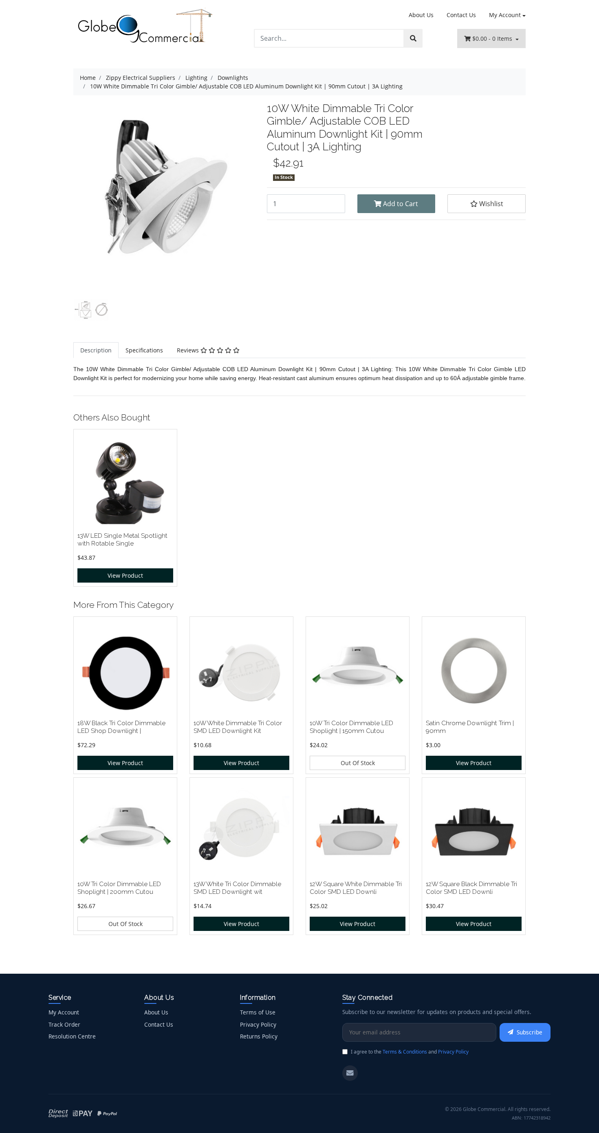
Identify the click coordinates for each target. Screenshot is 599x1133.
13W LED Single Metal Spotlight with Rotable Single (122, 539)
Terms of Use (257, 1012)
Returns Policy (258, 1036)
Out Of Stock (358, 763)
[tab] (96, 350)
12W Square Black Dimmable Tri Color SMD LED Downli (471, 887)
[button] (486, 203)
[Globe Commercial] (144, 27)
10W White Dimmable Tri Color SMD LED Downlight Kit (238, 727)
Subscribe (529, 1032)
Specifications (144, 350)
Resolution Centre (72, 1036)
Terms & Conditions (405, 1051)
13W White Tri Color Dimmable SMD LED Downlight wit (237, 887)
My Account (505, 15)
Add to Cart (399, 203)
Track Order (64, 1024)
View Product (125, 575)
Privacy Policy (258, 1024)
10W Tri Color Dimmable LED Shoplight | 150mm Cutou (351, 727)
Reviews (188, 350)
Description (96, 350)
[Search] (413, 38)
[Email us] (350, 1073)
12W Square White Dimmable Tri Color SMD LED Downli (356, 887)
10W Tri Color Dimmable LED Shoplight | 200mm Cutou (119, 887)
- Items (493, 38)
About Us (421, 15)
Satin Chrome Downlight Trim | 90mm (470, 727)
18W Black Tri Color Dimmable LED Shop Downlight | (121, 727)
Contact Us (461, 15)
